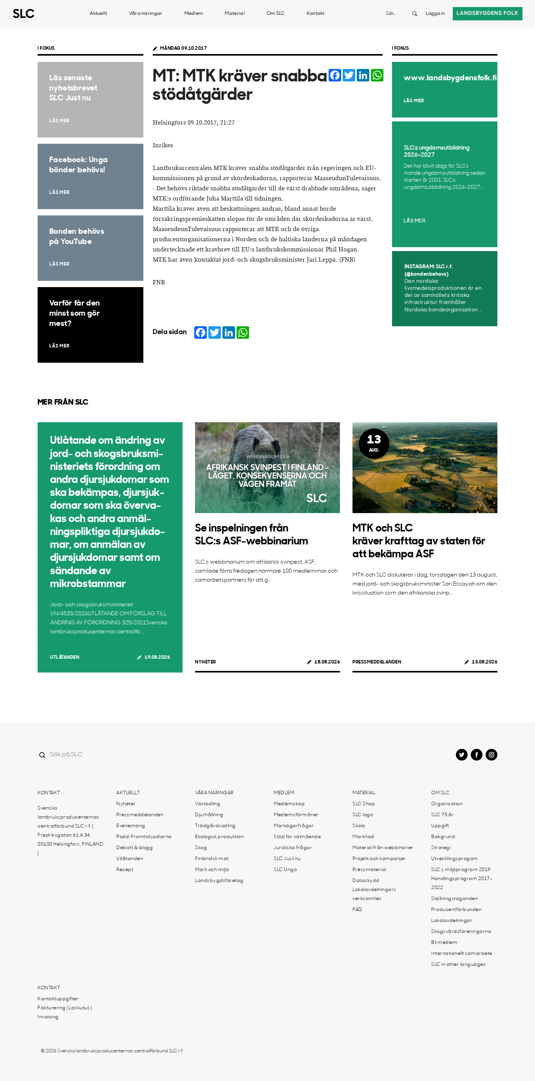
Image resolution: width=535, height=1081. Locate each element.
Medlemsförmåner (296, 815)
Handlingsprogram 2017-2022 (461, 883)
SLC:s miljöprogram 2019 (461, 870)
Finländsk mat (212, 859)
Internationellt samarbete (461, 953)
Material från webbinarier (383, 848)
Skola (358, 826)
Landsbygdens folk (488, 13)
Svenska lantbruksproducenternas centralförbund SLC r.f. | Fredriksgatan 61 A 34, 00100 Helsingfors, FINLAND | (70, 831)
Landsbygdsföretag (219, 881)
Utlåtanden (64, 657)
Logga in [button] (435, 13)
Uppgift (440, 826)
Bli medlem (444, 942)
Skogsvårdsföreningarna (461, 931)
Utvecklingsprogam (454, 859)
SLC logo (362, 815)
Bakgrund (443, 837)
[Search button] (415, 14)
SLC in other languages (458, 964)
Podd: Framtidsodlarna (144, 837)
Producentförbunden (456, 909)
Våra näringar (146, 13)
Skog (201, 848)
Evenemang (130, 826)
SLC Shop (363, 804)
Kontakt (316, 13)
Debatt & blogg (134, 848)
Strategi (440, 848)
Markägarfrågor (294, 826)
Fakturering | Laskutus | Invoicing (65, 1013)
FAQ (357, 909)
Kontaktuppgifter (58, 999)
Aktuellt (98, 13)
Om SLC (276, 13)
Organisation (447, 804)
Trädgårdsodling (215, 826)
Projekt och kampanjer (379, 859)
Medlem (193, 13)
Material (234, 13)
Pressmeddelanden (376, 662)
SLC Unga (285, 870)
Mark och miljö (212, 870)
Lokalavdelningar (451, 920)
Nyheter (205, 662)
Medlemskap (289, 804)
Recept (124, 870)
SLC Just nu (287, 859)
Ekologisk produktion (219, 837)
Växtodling (207, 804)
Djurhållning (209, 815)
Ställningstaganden (454, 899)
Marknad (363, 837)
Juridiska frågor (293, 848)
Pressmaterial (369, 870)
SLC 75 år (442, 815)
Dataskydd (366, 881)
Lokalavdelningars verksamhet (374, 894)
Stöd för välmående (297, 837)
